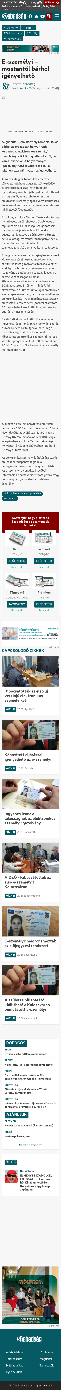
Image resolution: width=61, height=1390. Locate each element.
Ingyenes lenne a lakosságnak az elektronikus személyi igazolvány (30, 818)
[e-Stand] (49, 16)
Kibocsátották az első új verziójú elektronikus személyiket (26, 696)
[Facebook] (30, 16)
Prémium (44, 592)
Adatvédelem (14, 1352)
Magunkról (46, 1359)
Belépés (33, 2)
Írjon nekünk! (14, 1372)
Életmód (10, 1121)
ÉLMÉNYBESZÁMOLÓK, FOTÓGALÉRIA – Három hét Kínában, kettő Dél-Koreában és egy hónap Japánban (36, 1182)
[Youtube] (42, 16)
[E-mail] (36, 16)
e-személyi (10, 498)
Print (17, 549)
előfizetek (17, 561)
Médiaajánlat (14, 1365)
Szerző (16, 84)
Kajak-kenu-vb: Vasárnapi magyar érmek (29, 1065)
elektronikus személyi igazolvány (22, 493)
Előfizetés (50, 2)
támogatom (17, 604)
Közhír (23, 88)
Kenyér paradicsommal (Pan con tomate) (29, 1125)
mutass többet (30, 1145)
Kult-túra (11, 1085)
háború (29, 27)
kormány (12, 27)
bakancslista (14, 33)
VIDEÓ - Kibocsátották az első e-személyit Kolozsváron (28, 882)
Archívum (46, 1352)
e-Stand (44, 549)
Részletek (17, 567)
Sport (9, 1050)
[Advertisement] (30, 387)
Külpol (9, 1071)
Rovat (15, 88)
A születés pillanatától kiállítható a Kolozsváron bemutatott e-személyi (27, 1005)
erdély (33, 33)
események (13, 39)
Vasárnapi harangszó (17, 1136)
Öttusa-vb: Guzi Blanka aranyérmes (26, 1054)
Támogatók (46, 1365)
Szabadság (28, 84)
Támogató (17, 592)
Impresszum (14, 1359)
